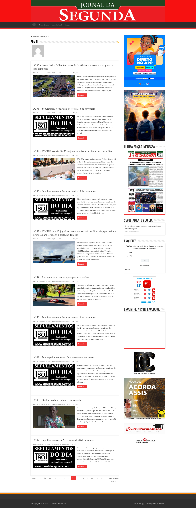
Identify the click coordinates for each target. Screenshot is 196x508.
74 (64, 478)
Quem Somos (44, 25)
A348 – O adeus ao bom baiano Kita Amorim (57, 400)
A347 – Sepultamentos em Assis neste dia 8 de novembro (64, 440)
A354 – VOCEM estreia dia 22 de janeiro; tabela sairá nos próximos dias (72, 151)
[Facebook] (137, 503)
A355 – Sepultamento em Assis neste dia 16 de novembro (64, 108)
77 (78, 478)
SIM (130, 253)
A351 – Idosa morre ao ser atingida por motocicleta (61, 277)
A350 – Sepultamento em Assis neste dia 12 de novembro (64, 317)
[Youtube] (143, 503)
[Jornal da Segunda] (98, 11)
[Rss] (135, 503)
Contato (68, 25)
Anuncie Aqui (57, 25)
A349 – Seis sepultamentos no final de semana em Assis (63, 357)
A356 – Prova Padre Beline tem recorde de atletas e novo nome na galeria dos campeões (73, 66)
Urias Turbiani (159, 503)
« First (34, 478)
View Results (144, 265)
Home (34, 24)
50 (45, 478)
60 (50, 478)
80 (92, 478)
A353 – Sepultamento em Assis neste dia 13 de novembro (64, 191)
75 (68, 478)
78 (83, 478)
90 (97, 478)
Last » (113, 481)
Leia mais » (81, 95)
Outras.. (128, 269)
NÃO (130, 256)
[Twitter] (140, 503)
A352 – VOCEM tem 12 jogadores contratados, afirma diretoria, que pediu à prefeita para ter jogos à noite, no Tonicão (74, 232)
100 (102, 478)
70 (55, 478)
